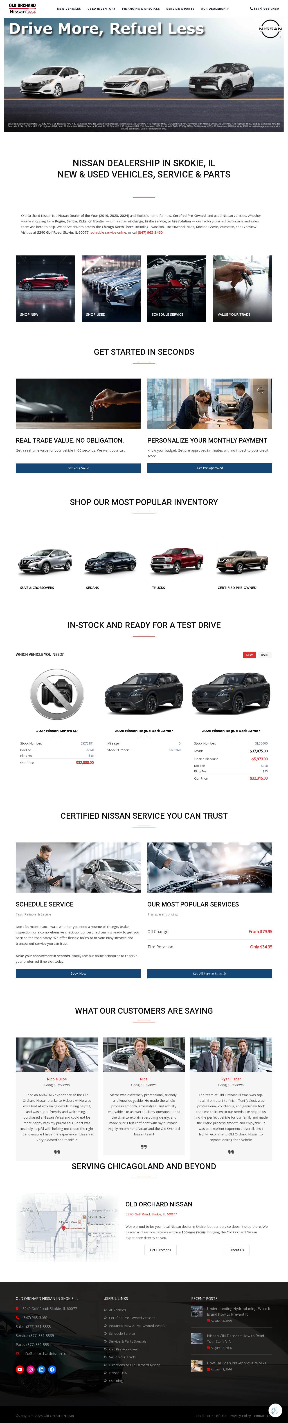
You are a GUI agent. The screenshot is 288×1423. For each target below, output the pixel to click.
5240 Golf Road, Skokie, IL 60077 (151, 1214)
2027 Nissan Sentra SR (57, 730)
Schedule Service (122, 1333)
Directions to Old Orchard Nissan (134, 1365)
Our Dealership (215, 8)
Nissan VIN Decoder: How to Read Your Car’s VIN (235, 1338)
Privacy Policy (240, 1415)
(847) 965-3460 (266, 8)
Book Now (78, 973)
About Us (237, 1250)
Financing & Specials (141, 8)
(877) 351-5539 (41, 1335)
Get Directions (160, 1250)
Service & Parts (180, 8)
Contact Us (262, 1415)
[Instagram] (31, 1369)
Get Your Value (78, 468)
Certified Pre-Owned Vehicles (132, 1317)
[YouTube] (20, 1369)
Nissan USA (118, 1372)
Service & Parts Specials (127, 1341)
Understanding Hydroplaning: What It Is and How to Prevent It (238, 1311)
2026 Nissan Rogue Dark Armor (144, 730)
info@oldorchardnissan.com (46, 1353)
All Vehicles (117, 1310)
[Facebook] (52, 1369)
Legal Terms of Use (211, 1415)
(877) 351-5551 (38, 1344)
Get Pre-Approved (210, 468)
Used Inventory (102, 8)
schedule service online (108, 232)
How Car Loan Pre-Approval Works (236, 1363)
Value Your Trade (122, 1357)
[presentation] (26, 725)
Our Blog (116, 1380)
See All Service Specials (210, 973)
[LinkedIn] (41, 1369)
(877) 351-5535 (38, 1326)
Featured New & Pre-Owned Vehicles (138, 1325)
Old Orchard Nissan (59, 1415)
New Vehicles (69, 8)
